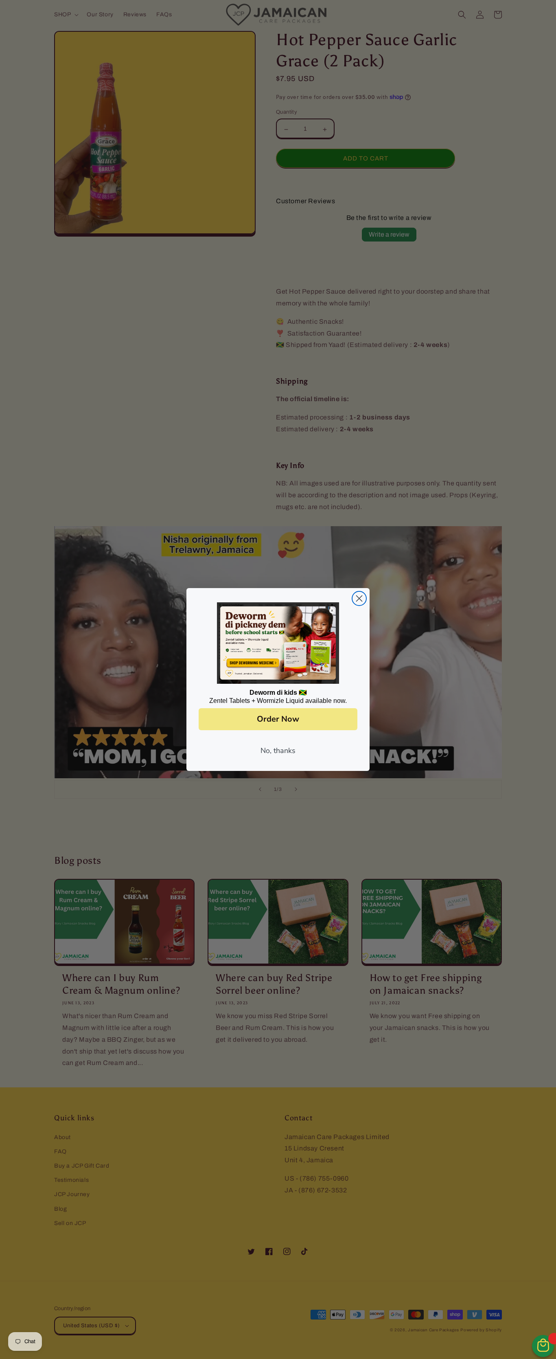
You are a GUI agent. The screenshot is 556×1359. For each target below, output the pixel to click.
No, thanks (278, 750)
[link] (278, 643)
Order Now (278, 719)
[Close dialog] (359, 598)
